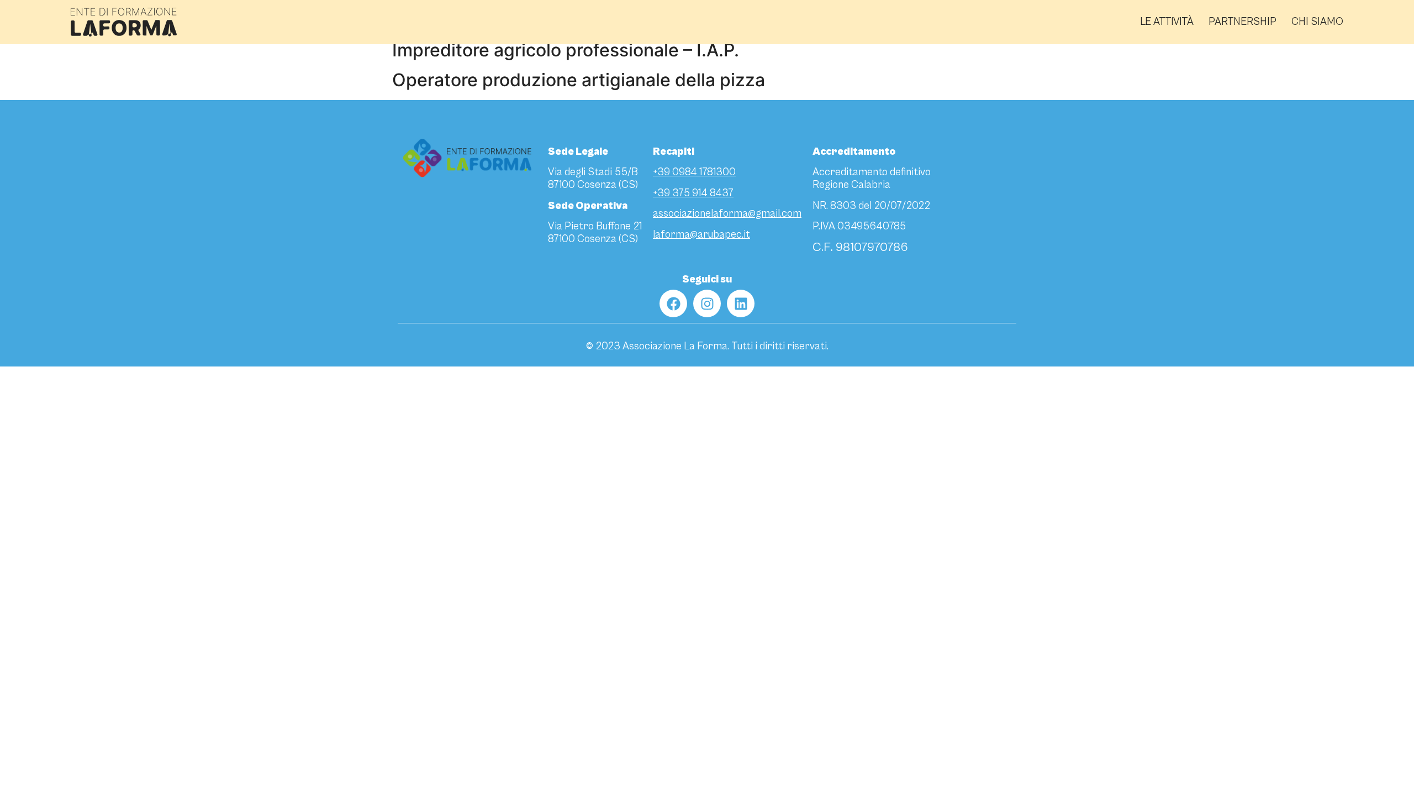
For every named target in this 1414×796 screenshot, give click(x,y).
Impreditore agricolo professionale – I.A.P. (565, 50)
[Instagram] (707, 303)
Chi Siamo (1317, 21)
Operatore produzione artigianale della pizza (578, 80)
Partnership (1242, 21)
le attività (1167, 21)
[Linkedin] (741, 303)
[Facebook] (673, 303)
